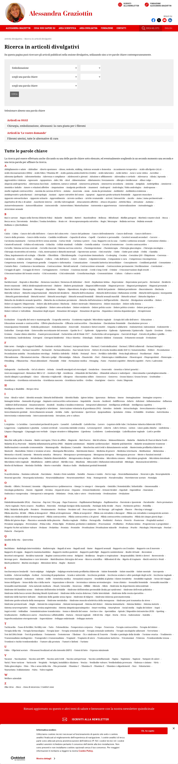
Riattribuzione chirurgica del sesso (67, 559)
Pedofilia (147, 505)
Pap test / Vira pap (51, 502)
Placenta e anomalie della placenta (44, 520)
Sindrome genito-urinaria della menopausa (24, 600)
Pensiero (35, 509)
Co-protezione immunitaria (91, 255)
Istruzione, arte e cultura (68, 415)
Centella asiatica (92, 244)
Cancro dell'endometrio (103, 233)
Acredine (154, 173)
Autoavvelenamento (13, 205)
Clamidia (153, 251)
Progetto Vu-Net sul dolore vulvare (20, 527)
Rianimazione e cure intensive (34, 559)
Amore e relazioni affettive (36, 187)
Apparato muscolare (142, 194)
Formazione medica (78, 360)
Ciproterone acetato (87, 251)
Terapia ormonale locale (73, 630)
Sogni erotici (10, 611)
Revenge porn (11, 559)
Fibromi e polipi (49, 357)
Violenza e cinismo (142, 662)
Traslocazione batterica (108, 638)
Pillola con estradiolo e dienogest (109, 513)
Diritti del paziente (106, 289)
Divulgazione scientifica (142, 300)
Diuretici (125, 300)
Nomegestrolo (100, 477)
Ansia (87, 191)
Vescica (84, 662)
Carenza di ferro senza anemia (42, 240)
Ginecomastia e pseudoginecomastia (149, 373)
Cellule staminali (64, 244)
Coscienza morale (79, 269)
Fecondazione (163, 350)
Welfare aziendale (13, 678)
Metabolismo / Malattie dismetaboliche (49, 458)
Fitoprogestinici (151, 357)
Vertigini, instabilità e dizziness (64, 662)
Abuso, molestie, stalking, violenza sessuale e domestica (85, 169)
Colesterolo (9, 259)
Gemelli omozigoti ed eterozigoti (71, 369)
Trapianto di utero (86, 638)
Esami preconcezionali (48, 334)
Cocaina (123, 255)
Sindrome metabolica (57, 600)
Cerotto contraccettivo (136, 244)
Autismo (149, 202)
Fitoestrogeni (136, 357)
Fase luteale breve (81, 350)
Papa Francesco (70, 502)
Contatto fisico (11, 266)
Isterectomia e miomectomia (17, 415)
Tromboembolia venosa (158, 638)
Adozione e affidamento (101, 176)
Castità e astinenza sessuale (132, 240)
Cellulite (78, 244)
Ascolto (131, 198)
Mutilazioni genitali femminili (92, 465)
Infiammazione (154, 401)
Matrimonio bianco (85, 451)
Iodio (66, 412)
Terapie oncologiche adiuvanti (130, 630)
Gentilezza (68, 373)
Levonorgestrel (94, 428)
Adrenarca (143, 176)
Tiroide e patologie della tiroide (125, 634)
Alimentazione (79, 180)
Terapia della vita (12, 630)
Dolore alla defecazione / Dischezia (53, 303)
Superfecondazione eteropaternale (20, 618)
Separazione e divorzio (63, 582)
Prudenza (123, 527)
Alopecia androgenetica (15, 183)
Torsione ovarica (150, 634)
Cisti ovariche (105, 251)
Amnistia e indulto (13, 187)
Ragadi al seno (64, 548)
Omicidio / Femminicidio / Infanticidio (125, 486)
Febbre (151, 350)
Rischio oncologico (30, 563)
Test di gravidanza (33, 634)
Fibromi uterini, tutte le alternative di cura (32, 138)
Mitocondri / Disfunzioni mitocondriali (105, 461)
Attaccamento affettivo (87, 202)
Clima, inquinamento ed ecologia (19, 255)
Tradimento (166, 634)
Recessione (147, 552)
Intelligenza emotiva (14, 408)
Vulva (34, 669)
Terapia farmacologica (33, 630)
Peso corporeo (89, 509)
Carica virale (65, 240)
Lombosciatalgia (112, 431)
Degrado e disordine (29, 282)
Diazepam (27, 289)
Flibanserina (22, 360)
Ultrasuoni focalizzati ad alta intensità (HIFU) (51, 650)
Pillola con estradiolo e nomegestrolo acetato (148, 513)
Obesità (7, 486)
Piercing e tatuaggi (143, 509)
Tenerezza (109, 627)
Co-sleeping (111, 255)
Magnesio (72, 440)
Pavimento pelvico (132, 505)
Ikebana (111, 397)
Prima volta (45, 524)
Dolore (158, 300)
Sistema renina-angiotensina (43, 607)
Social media (128, 607)
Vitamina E (99, 666)
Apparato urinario (39, 198)
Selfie (48, 578)
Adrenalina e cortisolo (125, 176)
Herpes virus (33, 389)
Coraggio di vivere (31, 269)
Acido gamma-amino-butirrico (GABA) (78, 173)
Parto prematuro (165, 502)
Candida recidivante (57, 237)
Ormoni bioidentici (91, 490)
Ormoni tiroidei (109, 490)
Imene (121, 397)
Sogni (157, 607)
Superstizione (46, 618)
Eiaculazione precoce (138, 323)
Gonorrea (113, 376)
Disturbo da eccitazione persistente (60, 300)
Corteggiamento (50, 269)
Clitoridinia (53, 255)
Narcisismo (46, 474)
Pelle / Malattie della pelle (16, 509)
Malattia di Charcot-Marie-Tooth (152, 440)
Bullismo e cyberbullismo (16, 225)
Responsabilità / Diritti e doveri (135, 555)
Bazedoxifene (90, 217)
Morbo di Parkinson (13, 465)
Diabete (58, 285)
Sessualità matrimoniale (15, 586)
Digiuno (61, 289)
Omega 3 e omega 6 (83, 486)
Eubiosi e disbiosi (103, 337)
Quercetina (28, 539)
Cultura (118, 273)
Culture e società (132, 273)
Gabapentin (9, 369)
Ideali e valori (17, 397)
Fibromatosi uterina (30, 357)
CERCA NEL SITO (152, 28)
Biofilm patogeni (128, 217)
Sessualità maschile (159, 582)
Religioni (79, 555)
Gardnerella (23, 369)
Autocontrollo (51, 205)
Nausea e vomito (95, 474)
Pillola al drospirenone (60, 513)
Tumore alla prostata (50, 641)
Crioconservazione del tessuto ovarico (22, 273)
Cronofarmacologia (86, 273)
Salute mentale (144, 571)
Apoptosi (90, 194)
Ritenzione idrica (49, 563)
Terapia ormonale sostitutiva (100, 630)
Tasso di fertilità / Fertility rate (32, 627)
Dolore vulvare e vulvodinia (17, 311)
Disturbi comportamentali (35, 293)
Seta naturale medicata (40, 586)
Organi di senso (62, 490)
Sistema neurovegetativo (16, 607)
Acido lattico (122, 173)
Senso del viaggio (162, 578)
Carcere (153, 237)
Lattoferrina (90, 424)
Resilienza (90, 555)
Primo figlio (58, 524)
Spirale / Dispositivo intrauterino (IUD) (136, 611)
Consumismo (165, 262)
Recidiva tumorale (34, 555)
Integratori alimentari (96, 404)
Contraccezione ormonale (92, 266)
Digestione (51, 289)
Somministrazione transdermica (45, 611)
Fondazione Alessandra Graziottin (160, 4)
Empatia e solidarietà (117, 327)
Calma (15, 233)
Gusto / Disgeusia (125, 380)
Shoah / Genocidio (61, 586)
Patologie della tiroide (103, 505)
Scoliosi (35, 575)
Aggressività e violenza (15, 180)
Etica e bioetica (73, 337)
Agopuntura (46, 180)
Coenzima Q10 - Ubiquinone (142, 255)
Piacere (128, 509)
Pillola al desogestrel (38, 513)
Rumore (71, 563)
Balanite (58, 217)
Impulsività (86, 401)
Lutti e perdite (154, 431)
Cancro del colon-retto (58, 233)
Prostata (65, 527)
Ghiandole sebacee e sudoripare (115, 373)
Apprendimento (57, 198)
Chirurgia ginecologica (130, 248)
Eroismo (8, 334)
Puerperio (19, 531)
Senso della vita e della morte (36, 582)
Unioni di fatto (81, 650)
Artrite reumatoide (94, 198)
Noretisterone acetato (135, 477)
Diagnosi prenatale (158, 285)
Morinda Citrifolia (33, 465)
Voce (134, 666)
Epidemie (89, 330)
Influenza (167, 401)
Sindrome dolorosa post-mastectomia (113, 596)
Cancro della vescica (36, 237)
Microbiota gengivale (137, 458)
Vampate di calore (151, 659)
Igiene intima (87, 397)
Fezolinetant (146, 353)
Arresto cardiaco (75, 198)
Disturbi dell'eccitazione (83, 293)
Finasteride (87, 357)
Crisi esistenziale (67, 273)
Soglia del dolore (144, 607)
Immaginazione (133, 397)
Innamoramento (37, 404)
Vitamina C (74, 666)
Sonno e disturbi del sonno (75, 611)
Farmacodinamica (62, 350)
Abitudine (33, 169)
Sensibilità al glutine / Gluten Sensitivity (113, 578)
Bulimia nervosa (127, 221)
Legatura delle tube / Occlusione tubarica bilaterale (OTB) (134, 424)
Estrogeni (37, 337)
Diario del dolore (12, 289)
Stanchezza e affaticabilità (51, 615)
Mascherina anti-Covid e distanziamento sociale (105, 447)
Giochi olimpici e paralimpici (17, 376)
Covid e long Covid (98, 269)
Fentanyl (85, 353)
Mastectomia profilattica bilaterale (146, 447)
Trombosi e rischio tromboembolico (21, 641)
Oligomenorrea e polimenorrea (57, 486)
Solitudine (23, 611)
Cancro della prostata (14, 237)
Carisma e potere (81, 240)
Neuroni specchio (12, 477)
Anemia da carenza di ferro (48, 191)
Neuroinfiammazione (128, 474)
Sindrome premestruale (15, 604)
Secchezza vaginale (163, 575)
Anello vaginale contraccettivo (18, 191)
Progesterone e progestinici (156, 524)
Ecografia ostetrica (61, 319)
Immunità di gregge (31, 401)
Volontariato (144, 666)
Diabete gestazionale (73, 285)
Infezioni (140, 401)
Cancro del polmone (80, 233)
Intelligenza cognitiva (142, 404)
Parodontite (149, 502)
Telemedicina (62, 627)
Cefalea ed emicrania (34, 244)
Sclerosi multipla (22, 575)
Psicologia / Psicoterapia (151, 527)
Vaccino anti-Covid (55, 659)
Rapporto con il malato (123, 548)
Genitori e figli (54, 373)
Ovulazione (124, 493)
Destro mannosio (12, 285)
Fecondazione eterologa (38, 353)
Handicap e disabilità (14, 389)
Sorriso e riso (96, 611)
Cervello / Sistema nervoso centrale (21, 248)
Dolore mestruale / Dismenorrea (87, 303)
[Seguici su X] (159, 19)
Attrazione (138, 202)
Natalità (81, 474)
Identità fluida (72, 397)
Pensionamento (48, 509)
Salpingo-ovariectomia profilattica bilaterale (78, 571)
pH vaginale (117, 509)
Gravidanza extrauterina (29, 380)
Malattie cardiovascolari (98, 443)
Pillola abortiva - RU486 (15, 513)
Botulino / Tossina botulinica (43, 221)
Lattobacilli (76, 424)
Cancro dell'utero (143, 233)
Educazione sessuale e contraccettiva (21, 323)
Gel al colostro (38, 369)
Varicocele (31, 662)
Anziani (52, 194)
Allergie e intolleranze (127, 180)
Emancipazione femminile (16, 327)
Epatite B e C (76, 330)
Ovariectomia (94, 493)
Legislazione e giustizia (28, 428)
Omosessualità (151, 486)
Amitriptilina (153, 183)
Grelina (89, 380)
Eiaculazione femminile (115, 323)
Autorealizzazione (127, 205)
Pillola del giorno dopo (14, 520)
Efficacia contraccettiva (76, 323)
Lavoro (101, 424)
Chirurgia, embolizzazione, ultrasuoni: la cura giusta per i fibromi (46, 125)
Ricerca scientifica (93, 559)
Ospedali (123, 490)
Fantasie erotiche (53, 346)
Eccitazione (9, 319)
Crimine (113, 269)
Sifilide (87, 586)
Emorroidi (74, 327)
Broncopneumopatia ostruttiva (84, 221)
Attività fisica (125, 202)
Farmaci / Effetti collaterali (131, 346)
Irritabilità (138, 412)
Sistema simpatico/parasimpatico (74, 607)
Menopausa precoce (125, 454)
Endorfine (9, 330)
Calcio (7, 233)
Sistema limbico (134, 604)
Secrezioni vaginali (13, 578)
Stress (123, 615)
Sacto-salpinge (37, 571)
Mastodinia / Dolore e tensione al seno (33, 451)
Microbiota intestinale (159, 458)
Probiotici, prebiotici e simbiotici (81, 524)
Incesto (96, 401)
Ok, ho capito (147, 731)
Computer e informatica (59, 262)
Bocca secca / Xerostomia (16, 221)
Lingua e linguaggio (13, 431)
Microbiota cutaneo (116, 458)
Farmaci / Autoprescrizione (76, 346)
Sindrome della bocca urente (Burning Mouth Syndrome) (31, 593)
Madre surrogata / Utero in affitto (50, 440)
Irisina (128, 412)
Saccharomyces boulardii (16, 571)
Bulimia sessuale (145, 221)
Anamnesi (93, 187)
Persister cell (74, 509)
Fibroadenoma (11, 357)
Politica (84, 520)
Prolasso (43, 527)
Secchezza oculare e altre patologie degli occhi (129, 575)
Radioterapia (49, 548)
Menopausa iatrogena (104, 454)
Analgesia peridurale (76, 187)
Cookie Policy (86, 751)
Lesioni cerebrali (49, 428)
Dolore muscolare (112, 303)
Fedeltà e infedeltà (60, 353)
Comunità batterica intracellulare (105, 262)
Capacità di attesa (78, 237)
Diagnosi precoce (116, 285)
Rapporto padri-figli (89, 552)
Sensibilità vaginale (143, 578)
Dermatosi (155, 282)
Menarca (57, 454)
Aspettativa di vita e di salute (18, 202)
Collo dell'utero (62, 259)
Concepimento (130, 262)
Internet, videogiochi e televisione (42, 408)
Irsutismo (150, 412)
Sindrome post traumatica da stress (133, 600)
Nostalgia (152, 477)
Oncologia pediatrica (14, 490)
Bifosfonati (113, 217)
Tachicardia (10, 627)
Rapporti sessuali (103, 548)
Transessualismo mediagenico (18, 638)
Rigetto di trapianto (132, 559)
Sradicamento (11, 615)
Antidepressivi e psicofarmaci (18, 194)
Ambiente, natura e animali (64, 183)
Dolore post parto (145, 307)
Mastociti (8, 451)
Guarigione (100, 380)
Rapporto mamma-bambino (38, 552)
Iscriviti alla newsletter (131, 4)
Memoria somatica (42, 454)
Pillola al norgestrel (82, 513)
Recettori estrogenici (14, 555)
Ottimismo (61, 493)
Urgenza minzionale (99, 650)
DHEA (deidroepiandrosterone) (37, 285)
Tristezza (140, 638)
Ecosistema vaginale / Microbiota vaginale (91, 319)
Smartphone (114, 607)
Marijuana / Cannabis (71, 447)
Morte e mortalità (52, 465)
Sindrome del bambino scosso (18, 589)
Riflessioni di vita (112, 559)
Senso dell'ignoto (12, 582)
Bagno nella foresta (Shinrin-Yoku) (36, 217)
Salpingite (50, 571)
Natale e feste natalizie (64, 474)
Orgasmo (76, 490)
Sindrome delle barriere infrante (20, 596)
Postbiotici (108, 520)
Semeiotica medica (62, 578)
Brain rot (63, 221)
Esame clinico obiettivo (25, 334)
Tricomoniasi (128, 638)
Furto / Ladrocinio (154, 360)
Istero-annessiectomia (43, 415)
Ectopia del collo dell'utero (126, 319)
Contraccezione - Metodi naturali (62, 266)
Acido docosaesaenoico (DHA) (18, 173)
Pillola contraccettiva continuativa (117, 516)
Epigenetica (101, 330)
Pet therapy (103, 509)
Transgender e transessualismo (49, 638)
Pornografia (95, 520)
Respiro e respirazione (107, 555)
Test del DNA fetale (13, 634)
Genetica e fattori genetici (126, 369)
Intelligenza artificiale (119, 404)
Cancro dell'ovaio (125, 233)
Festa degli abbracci (128, 353)
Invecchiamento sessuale (41, 412)
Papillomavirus (111, 502)
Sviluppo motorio (85, 618)
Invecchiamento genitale (16, 412)
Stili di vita (98, 615)
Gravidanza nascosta (53, 380)
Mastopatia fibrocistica (63, 451)
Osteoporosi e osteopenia (42, 493)
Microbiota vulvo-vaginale (16, 461)
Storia (115, 615)
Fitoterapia (166, 357)
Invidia (58, 412)
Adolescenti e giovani (77, 176)
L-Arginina (9, 424)
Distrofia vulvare (12, 293)
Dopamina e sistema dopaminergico (119, 311)
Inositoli (50, 404)
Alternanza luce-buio (39, 183)
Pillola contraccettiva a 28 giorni (84, 516)
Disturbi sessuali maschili (107, 296)
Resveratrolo (158, 555)
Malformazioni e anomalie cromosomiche (23, 447)
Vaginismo (125, 659)
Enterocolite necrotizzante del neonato (50, 330)
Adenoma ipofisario (13, 176)
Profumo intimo (133, 524)
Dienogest (39, 289)
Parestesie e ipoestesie (130, 502)
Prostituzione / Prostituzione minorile (99, 527)
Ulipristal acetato (20, 650)
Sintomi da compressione (49, 604)
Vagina (115, 659)
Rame (90, 548)
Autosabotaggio (145, 205)
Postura (118, 520)
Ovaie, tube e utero (77, 493)
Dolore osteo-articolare (60, 307)
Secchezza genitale (96, 575)
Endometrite (163, 327)
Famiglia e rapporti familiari (30, 346)
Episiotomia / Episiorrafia (131, 330)
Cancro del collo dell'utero (33, 233)
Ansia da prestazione (102, 191)
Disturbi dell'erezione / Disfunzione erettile (117, 293)
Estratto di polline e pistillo (151, 334)
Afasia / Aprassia (158, 176)
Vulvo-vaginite (46, 669)
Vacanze (8, 659)
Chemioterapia (111, 248)
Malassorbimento (117, 440)
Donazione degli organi (44, 311)
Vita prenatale (60, 666)
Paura (118, 505)
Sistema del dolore (94, 604)
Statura (69, 615)
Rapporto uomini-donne (112, 552)
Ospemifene (135, 490)
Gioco (36, 376)
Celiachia (50, 244)
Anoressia (77, 191)
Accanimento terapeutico (125, 169)
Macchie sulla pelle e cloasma (18, 440)
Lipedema (86, 431)
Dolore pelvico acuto (101, 307)
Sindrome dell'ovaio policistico (138, 589)
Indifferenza (119, 401)
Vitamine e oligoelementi (118, 666)
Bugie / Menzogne (109, 221)
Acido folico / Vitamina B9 (46, 173)
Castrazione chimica (157, 240)
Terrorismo (152, 630)
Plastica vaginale (70, 520)
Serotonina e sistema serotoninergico (93, 582)
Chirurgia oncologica (153, 248)
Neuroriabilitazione (55, 477)
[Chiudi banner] (174, 728)
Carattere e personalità (108, 237)
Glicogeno (68, 376)
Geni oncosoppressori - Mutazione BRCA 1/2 (24, 373)
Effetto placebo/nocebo (52, 323)
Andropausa (149, 187)
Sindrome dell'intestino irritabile (50, 589)
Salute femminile (109, 571)
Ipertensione (77, 412)
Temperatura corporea (82, 627)
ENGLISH (168, 28)
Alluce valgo (145, 180)
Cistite (117, 251)
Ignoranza (100, 397)
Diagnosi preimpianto (137, 285)
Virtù (156, 662)
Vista (26, 666)
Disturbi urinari (128, 296)
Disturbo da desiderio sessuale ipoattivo (23, 300)
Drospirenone (144, 311)
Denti (87, 282)
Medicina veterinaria (127, 451)
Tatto (51, 627)
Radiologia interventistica (29, 548)
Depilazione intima (101, 282)
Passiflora (40, 505)
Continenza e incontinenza (32, 266)
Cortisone (64, 269)
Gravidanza (9, 380)
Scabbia (8, 575)
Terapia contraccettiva (127, 627)
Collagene (38, 259)
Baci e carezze (11, 217)
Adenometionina (33, 176)
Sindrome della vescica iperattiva (127, 593)
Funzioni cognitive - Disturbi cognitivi (125, 360)
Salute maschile (127, 571)
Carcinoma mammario (14, 240)
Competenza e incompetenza (142, 259)
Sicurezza (77, 586)
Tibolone (76, 634)
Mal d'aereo (85, 440)
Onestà (29, 490)
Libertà (107, 428)
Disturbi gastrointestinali (17, 296)
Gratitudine (155, 376)
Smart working (99, 607)
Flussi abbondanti (39, 360)
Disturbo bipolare (147, 296)
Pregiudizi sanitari (155, 520)
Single (32, 604)
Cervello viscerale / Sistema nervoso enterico (61, 248)
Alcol (67, 180)
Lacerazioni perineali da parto (44, 424)
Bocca (165, 217)
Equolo (149, 330)
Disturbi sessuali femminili (81, 296)
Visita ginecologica (13, 666)
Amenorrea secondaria (112, 183)
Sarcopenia (158, 571)
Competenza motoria (14, 262)
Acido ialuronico (106, 173)
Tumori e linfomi (70, 641)
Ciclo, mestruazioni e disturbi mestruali (57, 251)
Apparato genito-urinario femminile (113, 194)
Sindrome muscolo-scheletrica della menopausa (92, 600)
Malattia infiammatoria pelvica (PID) (46, 443)
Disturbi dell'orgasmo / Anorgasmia (155, 293)
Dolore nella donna (132, 303)
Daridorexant (10, 282)
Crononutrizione (105, 273)
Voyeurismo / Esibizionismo (17, 669)
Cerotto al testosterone (113, 244)
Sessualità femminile (138, 582)
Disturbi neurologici (57, 296)
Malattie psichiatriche (122, 443)
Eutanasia (118, 337)
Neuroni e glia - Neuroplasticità (155, 474)
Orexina (49, 490)
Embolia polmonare (40, 327)
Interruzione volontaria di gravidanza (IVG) (80, 408)
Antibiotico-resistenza (136, 191)
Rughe (62, 563)
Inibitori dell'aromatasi (16, 404)
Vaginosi (136, 659)
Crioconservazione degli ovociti (134, 269)
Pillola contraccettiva (56, 516)
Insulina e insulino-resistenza (70, 404)
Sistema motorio (151, 604)
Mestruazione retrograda (16, 458)
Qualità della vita (12, 539)
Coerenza (161, 255)
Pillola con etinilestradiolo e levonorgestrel (24, 516)
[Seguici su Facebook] (153, 19)
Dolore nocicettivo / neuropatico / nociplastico (25, 307)
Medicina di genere (106, 451)
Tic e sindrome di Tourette (95, 634)
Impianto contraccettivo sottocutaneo (60, 401)
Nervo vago (110, 474)
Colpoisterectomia (97, 259)
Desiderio (166, 282)
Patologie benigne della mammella (74, 505)
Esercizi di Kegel (129, 334)
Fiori (97, 357)
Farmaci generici (12, 350)
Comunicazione (80, 262)
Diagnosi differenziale (96, 285)
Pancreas (36, 502)
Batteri (78, 217)
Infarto (130, 401)
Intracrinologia (131, 408)
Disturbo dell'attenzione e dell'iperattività (98, 300)
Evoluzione (151, 337)
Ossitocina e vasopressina (16, 493)
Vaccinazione (20, 659)
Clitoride (42, 255)
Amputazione (57, 187)
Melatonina (158, 451)
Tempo (98, 627)
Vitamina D (86, 666)
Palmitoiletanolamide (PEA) (17, 502)
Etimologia (88, 337)
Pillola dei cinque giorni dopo (148, 516)
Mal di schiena (99, 440)
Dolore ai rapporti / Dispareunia (19, 303)
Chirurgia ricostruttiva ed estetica (20, 251)
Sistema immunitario (114, 604)
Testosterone (64, 634)
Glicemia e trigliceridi (51, 376)
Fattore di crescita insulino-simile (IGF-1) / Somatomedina (119, 350)
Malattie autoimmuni (75, 443)
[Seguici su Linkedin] (170, 19)
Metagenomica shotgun (80, 458)
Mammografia (52, 447)
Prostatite (75, 527)
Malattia (131, 440)
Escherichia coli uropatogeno (105, 334)
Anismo (67, 191)
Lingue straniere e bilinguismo (64, 431)
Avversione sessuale (13, 209)
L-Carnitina (22, 424)
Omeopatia (100, 486)
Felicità (75, 353)
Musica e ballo (70, 465)
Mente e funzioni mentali (149, 454)
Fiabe (156, 353)
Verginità (43, 662)
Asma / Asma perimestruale (149, 198)
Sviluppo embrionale (65, 618)
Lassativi (65, 424)
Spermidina (110, 611)
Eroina (168, 330)
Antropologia (40, 194)
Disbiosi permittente (127, 289)
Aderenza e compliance (54, 176)
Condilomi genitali (148, 262)
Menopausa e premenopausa (77, 454)
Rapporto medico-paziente (65, 552)
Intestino (107, 408)
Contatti (121, 28)
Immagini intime (12, 401)
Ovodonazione (110, 493)
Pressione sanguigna (14, 524)
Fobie (63, 360)
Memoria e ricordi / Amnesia (17, 454)
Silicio (105, 586)
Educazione (146, 319)
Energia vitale (22, 330)
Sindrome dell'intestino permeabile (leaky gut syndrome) (94, 589)
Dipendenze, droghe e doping (82, 289)
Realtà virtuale (132, 552)
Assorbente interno (43, 202)
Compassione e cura (117, 259)
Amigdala (140, 183)
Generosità (107, 369)
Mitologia (129, 461)
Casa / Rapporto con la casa (104, 240)
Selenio (40, 578)
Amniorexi (166, 183)
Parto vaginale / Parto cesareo (20, 505)
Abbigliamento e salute (15, 169)
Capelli (92, 237)
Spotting (160, 611)
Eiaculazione (95, 323)
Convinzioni (156, 266)
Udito (6, 650)
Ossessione (148, 490)
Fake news (9, 346)
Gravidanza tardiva (74, 380)
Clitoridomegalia (68, 255)
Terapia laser (53, 630)
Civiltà (144, 251)
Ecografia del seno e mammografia (33, 319)
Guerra (111, 380)
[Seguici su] (164, 19)
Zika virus (9, 687)
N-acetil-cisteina (11, 474)
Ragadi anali (79, 548)
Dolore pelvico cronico (124, 307)
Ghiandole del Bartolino (86, 373)
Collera (48, 259)
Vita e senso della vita (41, 666)
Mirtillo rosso (67, 461)
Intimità (117, 408)
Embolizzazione (59, 327)
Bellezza (102, 217)
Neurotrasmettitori (76, 477)
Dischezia (159, 289)
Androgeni (105, 187)
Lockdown (98, 431)
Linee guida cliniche (147, 428)
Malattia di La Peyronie (15, 443)
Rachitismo (9, 548)
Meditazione (145, 451)
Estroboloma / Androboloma (17, 337)
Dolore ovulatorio (81, 307)
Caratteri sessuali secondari (135, 237)
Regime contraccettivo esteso (59, 555)
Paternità (51, 505)
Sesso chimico (120, 582)
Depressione (117, 282)
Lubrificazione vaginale (134, 431)
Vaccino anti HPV (37, 659)
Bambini (68, 217)
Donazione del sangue (67, 311)
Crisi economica (49, 273)
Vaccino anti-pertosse (76, 659)
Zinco (18, 687)
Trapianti (70, 638)
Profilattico (118, 524)
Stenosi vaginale (83, 615)
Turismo (84, 641)
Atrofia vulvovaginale (64, 202)
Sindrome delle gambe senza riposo (54, 596)
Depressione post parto (137, 282)
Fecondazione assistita (14, 353)
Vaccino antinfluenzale (99, 659)
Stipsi (107, 615)
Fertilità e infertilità (108, 353)
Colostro (83, 259)
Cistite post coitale (130, 251)
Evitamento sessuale (134, 337)
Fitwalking (9, 360)
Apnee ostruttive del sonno (71, 194)
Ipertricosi (91, 412)
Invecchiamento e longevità (153, 408)
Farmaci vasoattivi (31, 350)
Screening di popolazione (53, 575)
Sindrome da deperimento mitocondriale (129, 586)
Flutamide (54, 360)
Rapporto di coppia (13, 552)
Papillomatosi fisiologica (91, 502)
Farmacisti (46, 350)
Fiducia (76, 357)
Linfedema (164, 428)
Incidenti (106, 401)
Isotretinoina (163, 412)
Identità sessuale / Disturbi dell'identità (45, 397)
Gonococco (101, 376)
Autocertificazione (34, 205)
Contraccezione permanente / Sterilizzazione (128, 266)
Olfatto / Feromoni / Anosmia (27, 486)
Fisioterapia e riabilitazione (114, 357)
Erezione (159, 330)
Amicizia (129, 183)
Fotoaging (93, 360)
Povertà (128, 520)
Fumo (103, 360)
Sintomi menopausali (73, 604)
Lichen (132, 428)
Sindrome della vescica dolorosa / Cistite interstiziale (85, 593)
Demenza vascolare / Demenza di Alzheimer (61, 282)
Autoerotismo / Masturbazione (74, 205)
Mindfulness (37, 461)
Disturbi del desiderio (59, 293)
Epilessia (113, 330)
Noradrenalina (116, 477)
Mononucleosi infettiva (146, 461)
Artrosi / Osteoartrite (115, 198)
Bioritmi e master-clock (149, 217)
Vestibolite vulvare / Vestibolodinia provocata (111, 662)
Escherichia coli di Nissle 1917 (76, 334)
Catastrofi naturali (13, 244)
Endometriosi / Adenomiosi (142, 327)
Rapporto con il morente (148, 548)
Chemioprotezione (93, 248)
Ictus (6, 397)
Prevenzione (32, 524)
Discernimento (146, 289)
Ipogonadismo (104, 412)
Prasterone (139, 520)
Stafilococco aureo (28, 615)
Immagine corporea (152, 397)
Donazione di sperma (90, 311)
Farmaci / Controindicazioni (104, 346)
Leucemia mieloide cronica (72, 428)
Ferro (93, 353)
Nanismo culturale (30, 474)
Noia (89, 477)
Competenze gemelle (36, 262)
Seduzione (29, 578)
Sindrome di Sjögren (83, 596)
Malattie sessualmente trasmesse (149, 443)
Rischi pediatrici (11, 563)
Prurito (134, 527)
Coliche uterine (24, 259)
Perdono (62, 509)
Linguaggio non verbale (36, 431)
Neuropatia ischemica (33, 477)
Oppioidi (39, 490)
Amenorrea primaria (89, 183)
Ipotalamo (118, 412)
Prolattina (54, 527)
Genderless (94, 369)
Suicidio (146, 615)
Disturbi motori (38, 296)
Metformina (98, 458)
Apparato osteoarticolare (16, 198)
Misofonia (80, 461)
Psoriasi (167, 527)
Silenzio (96, 586)
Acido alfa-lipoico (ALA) (150, 169)
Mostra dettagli (43, 758)
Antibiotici (118, 191)
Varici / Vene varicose (14, 662)
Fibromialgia (65, 357)
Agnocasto (33, 180)
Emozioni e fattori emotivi (93, 327)
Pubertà (8, 531)
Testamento (50, 634)
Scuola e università (76, 575)
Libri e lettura (120, 428)
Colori (74, 259)
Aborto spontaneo (48, 169)
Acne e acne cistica (139, 173)
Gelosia (50, 369)
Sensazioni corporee (82, 578)
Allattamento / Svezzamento (101, 180)
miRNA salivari (52, 461)
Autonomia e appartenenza (104, 205)
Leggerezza (9, 428)
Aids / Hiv (58, 180)
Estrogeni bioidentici (54, 337)
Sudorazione (134, 615)
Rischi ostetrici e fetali (153, 559)
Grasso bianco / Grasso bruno (133, 376)
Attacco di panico (109, 202)
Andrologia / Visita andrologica (127, 187)
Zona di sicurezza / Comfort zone (38, 687)
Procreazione (105, 524)
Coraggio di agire (12, 269)
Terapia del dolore (148, 627)
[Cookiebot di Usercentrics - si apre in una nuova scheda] (18, 758)
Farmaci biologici (154, 346)
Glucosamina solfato (84, 376)
